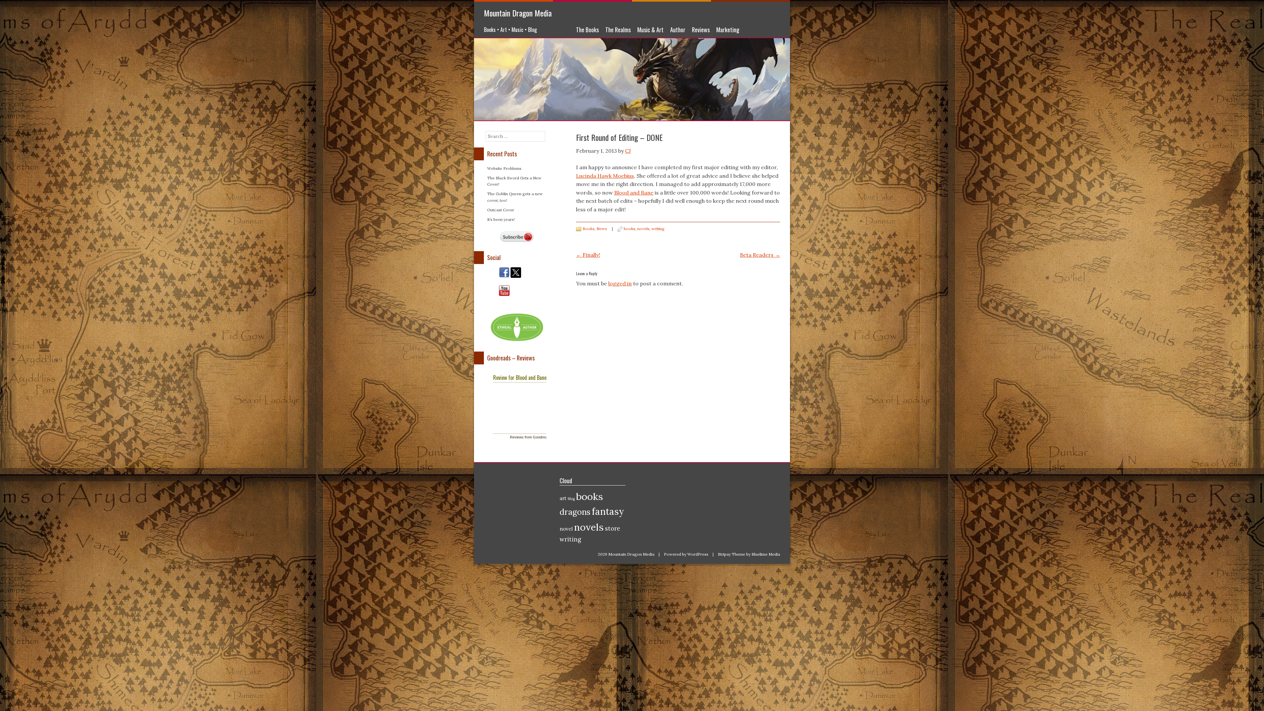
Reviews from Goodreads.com (534, 437)
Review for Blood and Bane (519, 378)
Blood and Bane (633, 192)
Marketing (727, 29)
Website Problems (504, 168)
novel (566, 529)
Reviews (701, 29)
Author (677, 29)
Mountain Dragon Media (518, 13)
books (629, 228)
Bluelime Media (765, 554)
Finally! (588, 254)
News (601, 228)
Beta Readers (760, 254)
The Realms (618, 29)
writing (658, 228)
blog (571, 498)
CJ (628, 150)
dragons (575, 512)
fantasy (608, 511)
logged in (620, 283)
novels (643, 228)
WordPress (697, 554)
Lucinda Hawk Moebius (605, 175)
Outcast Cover (500, 209)
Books (588, 228)
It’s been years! (501, 219)
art (563, 498)
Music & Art (650, 29)
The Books (587, 29)
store (612, 528)
